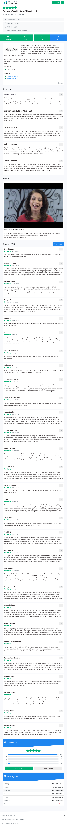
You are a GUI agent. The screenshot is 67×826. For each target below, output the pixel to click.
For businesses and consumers (13, 819)
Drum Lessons (10, 161)
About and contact (8, 815)
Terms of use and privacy (10, 824)
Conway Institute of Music (14, 230)
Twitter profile (11, 78)
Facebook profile (12, 76)
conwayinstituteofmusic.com (17, 31)
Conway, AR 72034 (13, 20)
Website (8, 39)
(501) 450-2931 (12, 27)
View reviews (18, 768)
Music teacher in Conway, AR (13, 14)
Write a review (48, 768)
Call (42, 39)
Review (25, 39)
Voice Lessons (10, 144)
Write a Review (58, 244)
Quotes (58, 39)
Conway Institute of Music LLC (20, 11)
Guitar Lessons (11, 127)
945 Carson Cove (13, 23)
